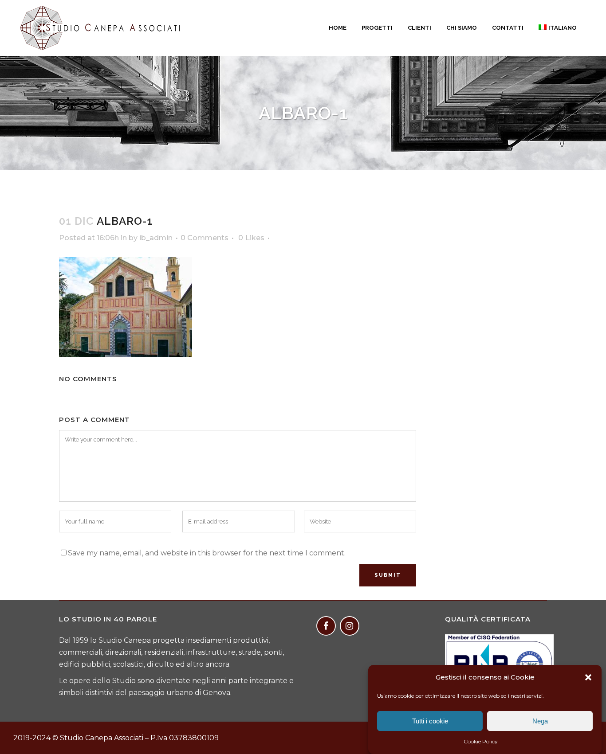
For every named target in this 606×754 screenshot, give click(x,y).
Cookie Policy (481, 741)
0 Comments (204, 238)
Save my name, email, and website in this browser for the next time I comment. (207, 553)
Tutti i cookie (430, 721)
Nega (540, 721)
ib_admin (156, 238)
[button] (588, 677)
